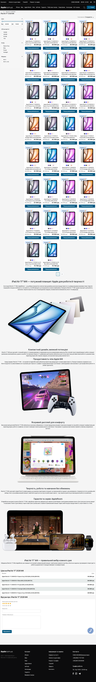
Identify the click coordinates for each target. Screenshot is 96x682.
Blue (4, 48)
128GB (5, 32)
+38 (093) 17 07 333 (78, 658)
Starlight (5, 52)
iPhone (26, 655)
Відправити (6, 631)
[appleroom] (1, 12)
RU (94, 2)
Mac (26, 658)
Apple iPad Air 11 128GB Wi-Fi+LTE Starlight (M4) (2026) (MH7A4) (87, 169)
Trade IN (25, 2)
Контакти (3, 2)
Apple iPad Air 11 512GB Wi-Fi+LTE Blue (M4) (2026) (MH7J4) (51, 232)
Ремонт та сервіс (35, 2)
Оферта (51, 666)
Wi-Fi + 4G (6, 61)
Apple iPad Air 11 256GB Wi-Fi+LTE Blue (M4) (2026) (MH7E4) (51, 200)
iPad (26, 660)
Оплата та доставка (14, 2)
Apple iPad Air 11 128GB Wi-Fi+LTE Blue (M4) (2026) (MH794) (51, 169)
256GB (5, 34)
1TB (4, 38)
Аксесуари (28, 669)
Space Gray (6, 46)
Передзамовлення (33, 48)
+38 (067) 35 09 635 (78, 660)
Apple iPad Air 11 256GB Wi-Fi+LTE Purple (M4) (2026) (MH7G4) (69, 200)
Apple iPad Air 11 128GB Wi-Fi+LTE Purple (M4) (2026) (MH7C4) (69, 169)
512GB (5, 36)
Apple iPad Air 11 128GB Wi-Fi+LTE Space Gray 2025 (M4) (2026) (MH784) (33, 106)
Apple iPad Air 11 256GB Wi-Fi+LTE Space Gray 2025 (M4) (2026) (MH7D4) (33, 200)
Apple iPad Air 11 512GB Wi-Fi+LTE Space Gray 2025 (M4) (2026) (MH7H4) (33, 232)
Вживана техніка (29, 675)
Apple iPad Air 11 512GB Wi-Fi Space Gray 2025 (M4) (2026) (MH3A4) (51, 106)
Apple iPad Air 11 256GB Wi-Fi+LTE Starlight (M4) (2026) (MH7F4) (87, 200)
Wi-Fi (4, 59)
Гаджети (27, 672)
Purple (5, 50)
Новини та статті (53, 655)
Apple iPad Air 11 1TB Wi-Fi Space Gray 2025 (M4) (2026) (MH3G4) (51, 137)
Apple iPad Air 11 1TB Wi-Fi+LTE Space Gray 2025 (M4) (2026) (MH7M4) (33, 264)
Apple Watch (28, 663)
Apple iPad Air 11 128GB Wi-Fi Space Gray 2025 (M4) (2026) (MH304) (33, 43)
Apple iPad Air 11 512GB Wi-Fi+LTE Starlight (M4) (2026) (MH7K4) (87, 232)
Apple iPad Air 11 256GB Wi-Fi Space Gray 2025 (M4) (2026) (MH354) (33, 74)
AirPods (27, 666)
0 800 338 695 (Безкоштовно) (81, 655)
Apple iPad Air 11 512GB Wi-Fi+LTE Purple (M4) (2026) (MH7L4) (69, 232)
